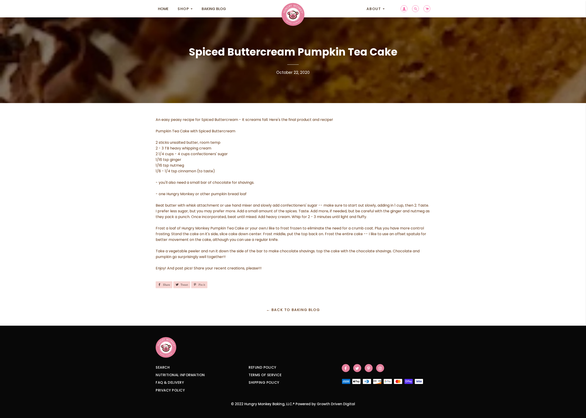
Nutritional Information (180, 375)
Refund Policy (262, 367)
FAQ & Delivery (170, 382)
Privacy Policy (170, 390)
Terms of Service (265, 375)
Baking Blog (214, 8)
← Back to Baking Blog (293, 309)
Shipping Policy (264, 382)
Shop (184, 8)
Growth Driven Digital (336, 404)
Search (163, 367)
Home (163, 8)
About (374, 8)
